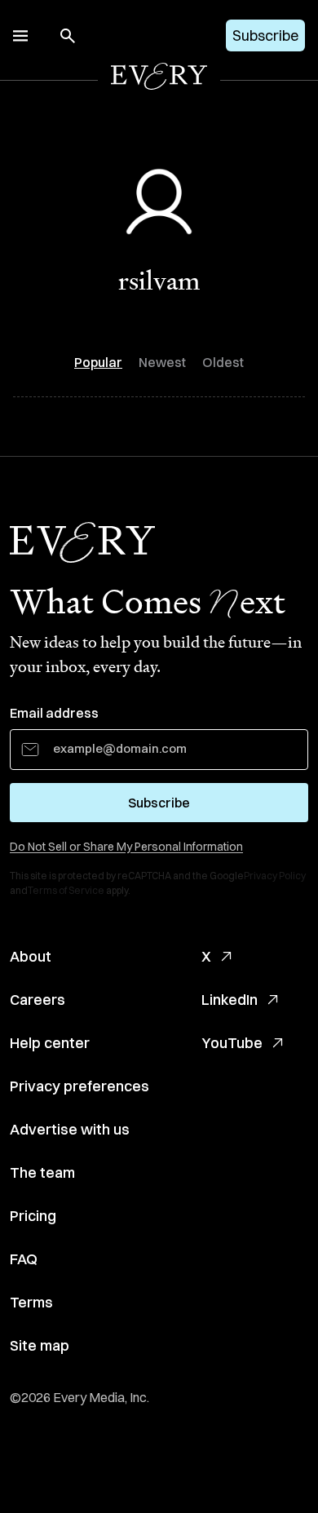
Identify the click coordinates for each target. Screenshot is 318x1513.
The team (42, 1172)
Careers (37, 999)
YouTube (232, 1042)
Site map (39, 1345)
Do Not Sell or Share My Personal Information (126, 846)
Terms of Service (66, 890)
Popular (98, 362)
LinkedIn (229, 999)
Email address (54, 713)
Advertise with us (70, 1129)
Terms (31, 1302)
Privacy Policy (275, 875)
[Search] (67, 36)
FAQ (24, 1259)
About (30, 956)
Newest (162, 362)
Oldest (223, 362)
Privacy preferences (79, 1086)
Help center (50, 1042)
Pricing (33, 1215)
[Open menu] (20, 36)
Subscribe (265, 35)
